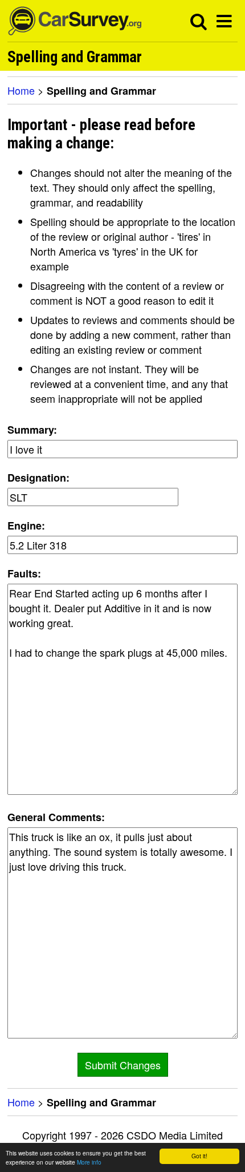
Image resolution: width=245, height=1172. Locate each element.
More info (89, 1162)
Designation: (38, 477)
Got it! (199, 1155)
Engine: (26, 525)
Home (21, 90)
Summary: (32, 429)
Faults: (24, 573)
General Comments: (56, 817)
